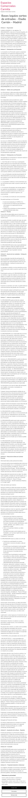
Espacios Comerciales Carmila (8, 6)
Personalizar (14, 791)
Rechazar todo (14, 795)
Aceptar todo (14, 787)
